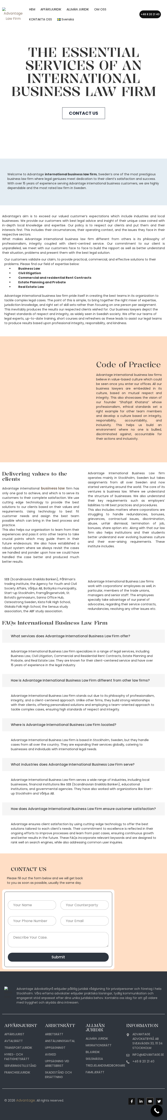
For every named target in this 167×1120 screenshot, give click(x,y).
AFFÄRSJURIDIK (50, 9)
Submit (58, 957)
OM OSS (100, 9)
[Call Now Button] (157, 1111)
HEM (32, 9)
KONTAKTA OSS (40, 19)
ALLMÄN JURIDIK (78, 9)
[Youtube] (150, 1101)
